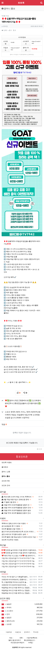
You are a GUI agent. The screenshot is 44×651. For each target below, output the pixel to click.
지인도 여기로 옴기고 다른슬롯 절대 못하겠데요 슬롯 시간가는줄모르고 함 (15, 577)
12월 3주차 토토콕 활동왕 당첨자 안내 (17, 508)
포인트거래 (6, 481)
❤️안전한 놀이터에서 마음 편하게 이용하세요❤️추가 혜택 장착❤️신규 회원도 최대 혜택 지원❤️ (20, 550)
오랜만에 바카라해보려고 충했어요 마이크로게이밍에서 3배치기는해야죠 (15, 579)
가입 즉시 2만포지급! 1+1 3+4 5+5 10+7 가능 (18, 558)
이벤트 (3, 518)
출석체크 (5, 467)
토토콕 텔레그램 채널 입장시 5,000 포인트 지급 (19, 537)
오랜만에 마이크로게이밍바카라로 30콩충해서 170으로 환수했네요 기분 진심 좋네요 (15, 585)
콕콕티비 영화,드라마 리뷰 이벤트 (14, 523)
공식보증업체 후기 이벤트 (11, 526)
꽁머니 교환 (6, 472)
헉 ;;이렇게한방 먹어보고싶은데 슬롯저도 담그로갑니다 (15, 582)
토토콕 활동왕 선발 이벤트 (11, 529)
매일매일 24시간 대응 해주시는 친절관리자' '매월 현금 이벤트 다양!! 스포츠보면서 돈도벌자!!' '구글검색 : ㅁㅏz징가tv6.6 (17, 588)
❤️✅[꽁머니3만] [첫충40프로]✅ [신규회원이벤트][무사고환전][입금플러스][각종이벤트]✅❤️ (23, 403)
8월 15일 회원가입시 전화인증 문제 (16, 499)
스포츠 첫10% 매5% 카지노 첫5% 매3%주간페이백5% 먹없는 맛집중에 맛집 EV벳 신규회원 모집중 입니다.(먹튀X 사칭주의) (22, 415)
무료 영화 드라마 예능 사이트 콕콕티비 (17, 497)
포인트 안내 (6, 485)
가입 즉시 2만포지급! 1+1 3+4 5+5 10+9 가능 (18, 561)
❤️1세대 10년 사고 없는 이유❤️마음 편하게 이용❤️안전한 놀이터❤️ (19, 556)
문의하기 (27, 632)
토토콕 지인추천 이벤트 (10, 540)
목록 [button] (40, 449)
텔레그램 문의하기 (15, 640)
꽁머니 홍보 (6, 476)
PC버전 (35, 632)
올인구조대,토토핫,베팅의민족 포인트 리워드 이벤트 (19, 532)
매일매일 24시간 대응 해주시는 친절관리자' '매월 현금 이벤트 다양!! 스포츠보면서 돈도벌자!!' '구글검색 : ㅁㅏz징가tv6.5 (17, 593)
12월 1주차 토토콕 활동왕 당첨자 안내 (17, 513)
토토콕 (21, 2)
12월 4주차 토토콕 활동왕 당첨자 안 (16, 505)
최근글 (3, 545)
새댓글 (3, 572)
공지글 (3, 492)
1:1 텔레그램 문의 (9, 502)
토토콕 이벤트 (7, 462)
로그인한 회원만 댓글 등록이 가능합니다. (22, 443)
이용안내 (18, 632)
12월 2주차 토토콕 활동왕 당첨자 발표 (17, 510)
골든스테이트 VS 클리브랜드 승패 (14, 534)
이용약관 (9, 632)
